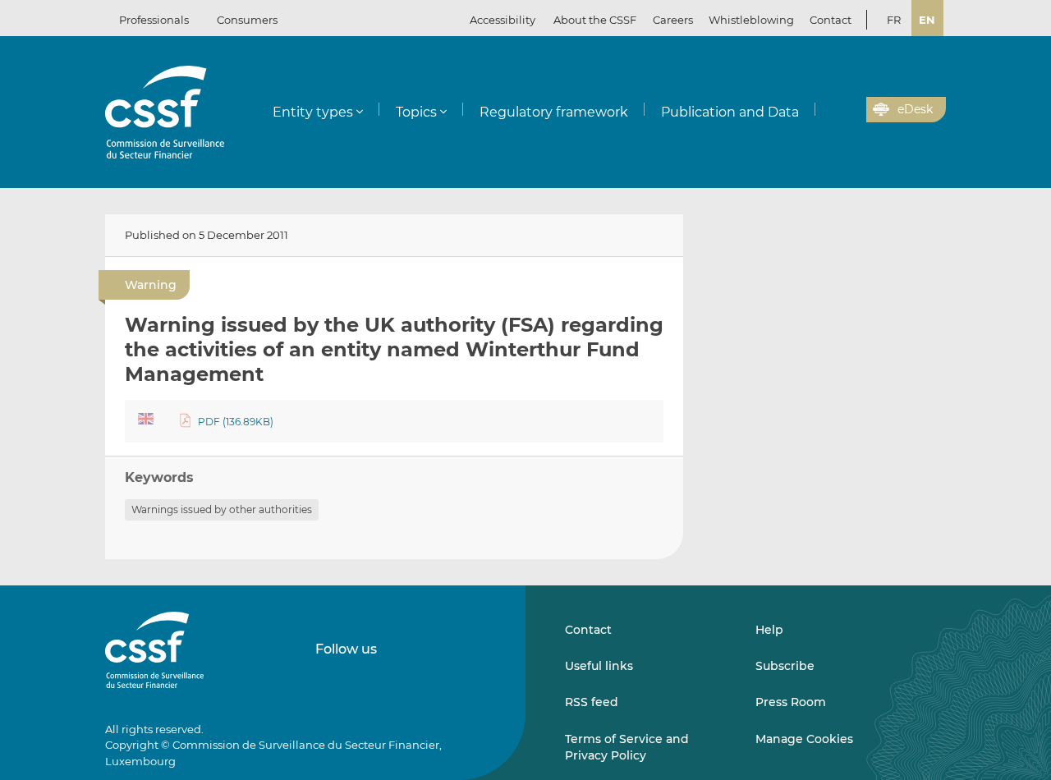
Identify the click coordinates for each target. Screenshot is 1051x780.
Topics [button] (416, 112)
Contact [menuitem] (830, 19)
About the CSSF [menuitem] (594, 19)
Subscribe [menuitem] (785, 665)
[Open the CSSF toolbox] (848, 110)
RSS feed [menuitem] (591, 702)
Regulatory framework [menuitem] (554, 112)
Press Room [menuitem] (790, 702)
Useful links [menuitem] (599, 665)
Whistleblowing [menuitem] (751, 19)
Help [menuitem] (769, 629)
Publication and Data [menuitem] (730, 112)
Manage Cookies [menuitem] (804, 739)
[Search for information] (828, 110)
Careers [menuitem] (673, 19)
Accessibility (502, 19)
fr (894, 19)
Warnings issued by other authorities (221, 509)
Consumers (247, 19)
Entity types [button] (313, 112)
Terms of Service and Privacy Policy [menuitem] (627, 747)
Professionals (154, 19)
